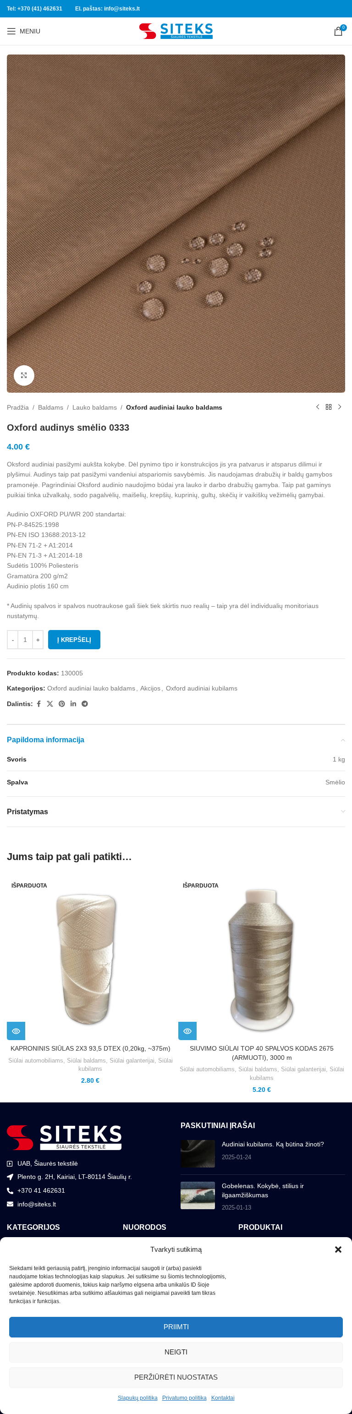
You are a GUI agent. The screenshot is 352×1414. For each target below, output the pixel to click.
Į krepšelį (74, 639)
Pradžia (18, 407)
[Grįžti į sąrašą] (328, 407)
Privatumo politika (184, 1398)
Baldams (50, 407)
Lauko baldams (94, 407)
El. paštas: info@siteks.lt (107, 8)
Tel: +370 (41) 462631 (34, 8)
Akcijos (150, 688)
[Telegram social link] (85, 704)
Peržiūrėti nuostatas (176, 1377)
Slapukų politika (138, 1398)
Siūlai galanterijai (132, 1060)
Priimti (176, 1327)
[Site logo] (176, 30)
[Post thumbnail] (198, 1153)
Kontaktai (223, 1398)
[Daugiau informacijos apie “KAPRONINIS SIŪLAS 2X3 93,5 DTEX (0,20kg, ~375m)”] (16, 1031)
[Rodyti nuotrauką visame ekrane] (24, 375)
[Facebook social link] (38, 704)
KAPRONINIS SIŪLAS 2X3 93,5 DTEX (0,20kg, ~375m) (90, 1048)
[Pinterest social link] (62, 704)
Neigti (176, 1352)
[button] (338, 1249)
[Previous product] (317, 407)
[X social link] (50, 704)
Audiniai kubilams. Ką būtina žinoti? (273, 1144)
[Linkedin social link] (73, 704)
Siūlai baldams (86, 1060)
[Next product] (339, 407)
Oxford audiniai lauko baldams (174, 407)
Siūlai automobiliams (35, 1060)
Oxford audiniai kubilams (201, 688)
